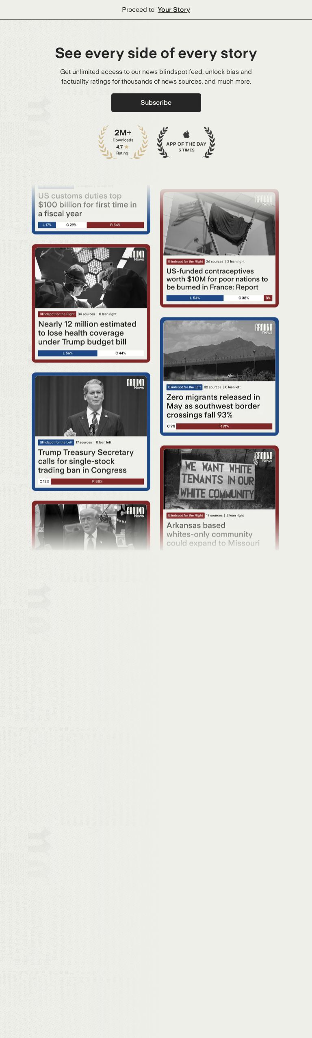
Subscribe (156, 102)
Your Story (174, 9)
